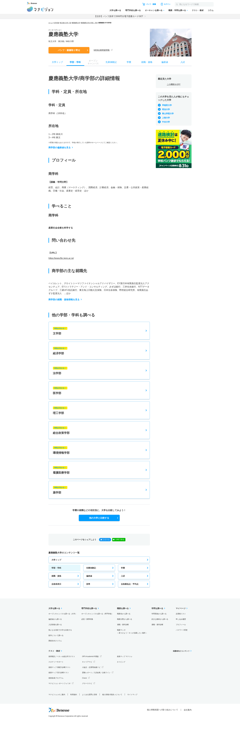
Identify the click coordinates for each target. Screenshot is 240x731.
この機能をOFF (174, 84)
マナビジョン (40, 9)
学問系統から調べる (159, 614)
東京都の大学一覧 (65, 23)
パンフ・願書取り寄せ (69, 50)
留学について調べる (55, 635)
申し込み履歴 (181, 619)
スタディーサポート (55, 662)
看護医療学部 (61, 470)
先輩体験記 (91, 568)
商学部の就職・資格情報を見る (64, 299)
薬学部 (59, 490)
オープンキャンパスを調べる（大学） (62, 614)
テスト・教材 (198, 10)
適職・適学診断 (123, 625)
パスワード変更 (182, 630)
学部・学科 (56, 568)
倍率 (88, 584)
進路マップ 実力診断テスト (58, 673)
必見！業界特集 (87, 619)
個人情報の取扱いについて (112, 695)
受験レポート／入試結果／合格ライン (96, 673)
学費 (123, 568)
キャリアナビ (87, 662)
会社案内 (188, 710)
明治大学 (166, 109)
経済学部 (59, 351)
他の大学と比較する (99, 518)
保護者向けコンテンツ (181, 651)
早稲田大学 (167, 105)
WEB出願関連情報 (102, 50)
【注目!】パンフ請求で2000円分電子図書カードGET (118, 16)
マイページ (181, 608)
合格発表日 (56, 584)
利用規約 (73, 695)
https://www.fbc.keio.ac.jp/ (61, 258)
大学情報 (56, 23)
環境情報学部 (61, 450)
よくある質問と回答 (89, 695)
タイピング (121, 662)
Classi (84, 678)
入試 (123, 576)
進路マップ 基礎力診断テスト (59, 667)
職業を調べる (123, 608)
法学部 (59, 371)
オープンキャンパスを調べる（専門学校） (97, 614)
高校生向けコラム (55, 641)
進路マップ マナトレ (124, 656)
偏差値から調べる (55, 619)
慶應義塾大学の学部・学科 (89, 23)
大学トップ (56, 560)
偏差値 (89, 576)
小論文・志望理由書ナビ (91, 667)
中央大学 (166, 122)
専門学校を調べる (133, 10)
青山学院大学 (168, 113)
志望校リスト (181, 614)
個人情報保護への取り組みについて (162, 710)
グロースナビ (87, 683)
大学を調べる (115, 10)
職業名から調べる (123, 614)
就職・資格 (56, 576)
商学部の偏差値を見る (59, 147)
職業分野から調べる (124, 619)
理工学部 (59, 410)
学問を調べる (157, 608)
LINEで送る (120, 539)
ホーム (50, 23)
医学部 (59, 391)
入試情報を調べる (55, 625)
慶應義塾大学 (76, 23)
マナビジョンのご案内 (56, 695)
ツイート (106, 539)
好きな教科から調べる (160, 619)
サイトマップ (132, 695)
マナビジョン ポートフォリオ (59, 683)
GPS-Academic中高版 (90, 656)
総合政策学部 (61, 430)
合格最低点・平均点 (129, 584)
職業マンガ (132, 631)
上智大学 (166, 118)
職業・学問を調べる (177, 10)
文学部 (59, 331)
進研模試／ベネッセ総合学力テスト (61, 656)
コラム (211, 10)
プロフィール (181, 625)
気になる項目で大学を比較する (60, 630)
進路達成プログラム (55, 678)
